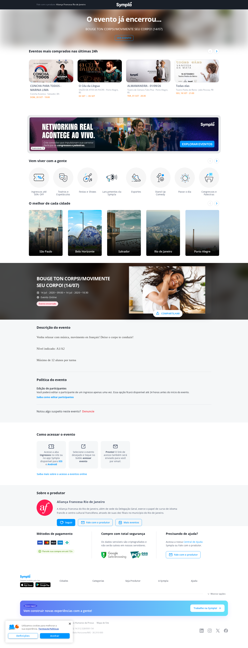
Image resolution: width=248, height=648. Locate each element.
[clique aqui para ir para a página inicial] (124, 4)
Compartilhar (170, 313)
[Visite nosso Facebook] (226, 631)
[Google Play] (42, 584)
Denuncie (88, 411)
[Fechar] (70, 623)
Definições (23, 635)
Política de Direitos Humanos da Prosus (75, 622)
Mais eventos (131, 522)
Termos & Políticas (48, 628)
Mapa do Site (103, 622)
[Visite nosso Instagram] (210, 631)
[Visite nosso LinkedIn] (202, 631)
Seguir (68, 522)
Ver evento (124, 37)
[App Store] (27, 584)
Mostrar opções (218, 593)
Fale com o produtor (98, 522)
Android (52, 464)
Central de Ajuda (193, 541)
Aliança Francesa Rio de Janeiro (71, 4)
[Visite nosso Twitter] (218, 631)
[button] (14, 627)
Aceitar (54, 635)
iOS (60, 461)
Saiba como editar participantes (55, 397)
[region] (39, 632)
